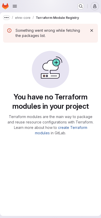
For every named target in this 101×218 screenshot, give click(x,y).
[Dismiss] (92, 30)
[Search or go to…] (81, 6)
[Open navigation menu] (15, 6)
